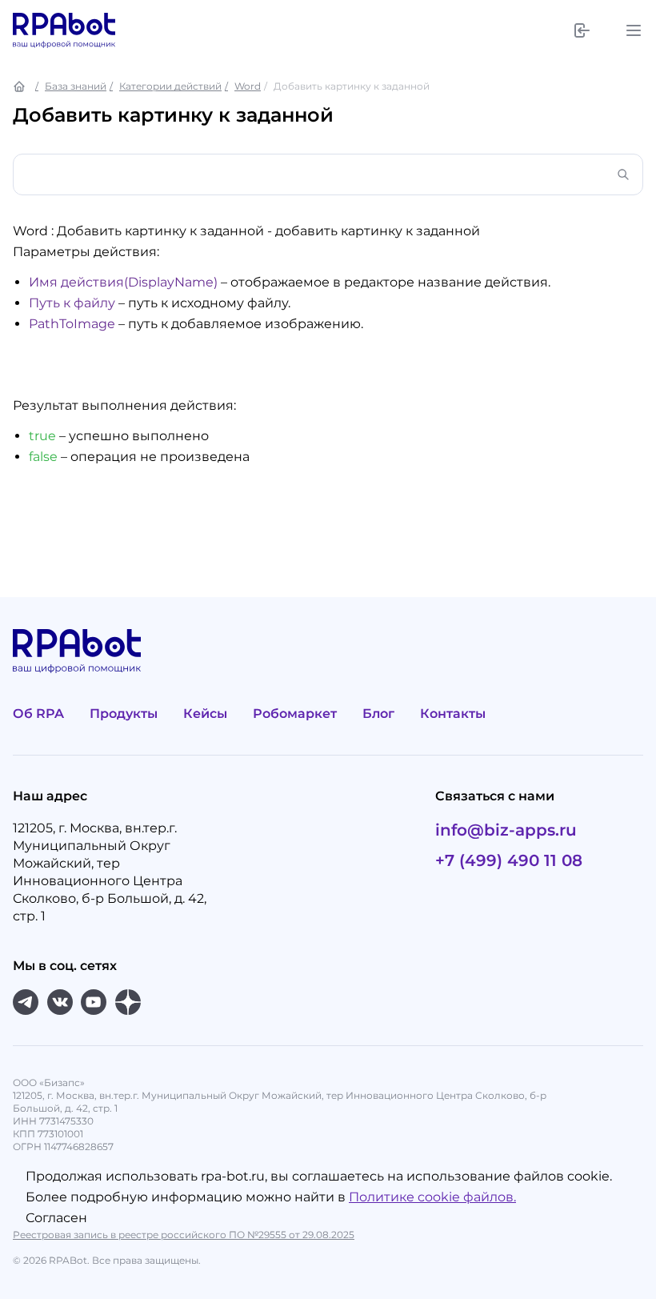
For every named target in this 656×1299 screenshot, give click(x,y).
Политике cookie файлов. (432, 1197)
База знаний (75, 86)
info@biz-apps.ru (506, 830)
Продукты (124, 713)
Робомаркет (295, 713)
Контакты (453, 713)
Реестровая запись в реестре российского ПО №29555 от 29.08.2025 (183, 1235)
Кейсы (205, 713)
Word (247, 86)
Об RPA (38, 713)
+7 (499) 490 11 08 (508, 860)
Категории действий (170, 86)
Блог (378, 713)
